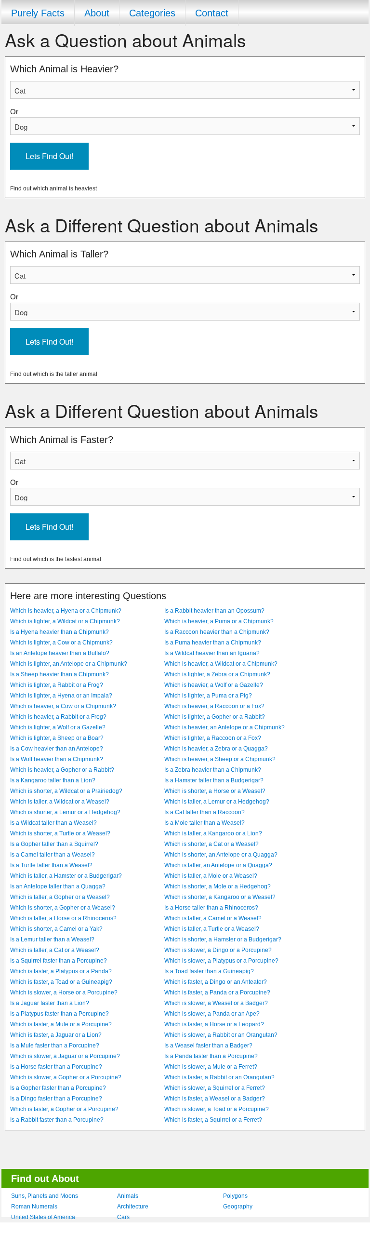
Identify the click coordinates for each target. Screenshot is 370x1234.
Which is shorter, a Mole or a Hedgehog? (217, 886)
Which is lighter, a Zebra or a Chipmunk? (217, 674)
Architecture (132, 1206)
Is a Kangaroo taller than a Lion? (52, 780)
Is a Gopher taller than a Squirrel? (54, 844)
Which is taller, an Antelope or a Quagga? (218, 865)
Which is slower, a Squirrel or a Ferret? (214, 1088)
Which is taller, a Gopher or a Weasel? (60, 897)
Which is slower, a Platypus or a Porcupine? (221, 960)
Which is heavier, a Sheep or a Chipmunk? (220, 759)
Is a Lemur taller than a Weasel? (52, 939)
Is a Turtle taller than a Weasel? (51, 865)
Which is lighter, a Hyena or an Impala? (61, 695)
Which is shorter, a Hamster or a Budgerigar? (222, 939)
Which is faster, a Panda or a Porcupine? (217, 992)
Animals (127, 1196)
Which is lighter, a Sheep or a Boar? (57, 738)
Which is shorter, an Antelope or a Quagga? (221, 854)
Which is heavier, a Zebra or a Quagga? (216, 748)
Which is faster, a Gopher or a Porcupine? (64, 1109)
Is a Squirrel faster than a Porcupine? (58, 960)
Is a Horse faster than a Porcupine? (56, 1066)
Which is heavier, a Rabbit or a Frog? (58, 716)
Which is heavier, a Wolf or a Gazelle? (213, 685)
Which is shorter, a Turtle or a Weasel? (60, 833)
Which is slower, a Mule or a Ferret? (210, 1066)
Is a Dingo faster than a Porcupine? (56, 1098)
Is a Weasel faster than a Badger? (208, 1045)
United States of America (43, 1217)
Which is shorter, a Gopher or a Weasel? (62, 907)
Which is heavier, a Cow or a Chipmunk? (63, 706)
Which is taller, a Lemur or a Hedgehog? (216, 801)
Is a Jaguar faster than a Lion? (49, 1003)
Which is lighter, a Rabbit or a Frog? (56, 685)
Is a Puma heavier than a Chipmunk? (212, 642)
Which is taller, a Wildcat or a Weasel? (59, 801)
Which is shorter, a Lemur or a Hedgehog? (65, 812)
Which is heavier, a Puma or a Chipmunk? (219, 621)
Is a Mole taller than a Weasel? (204, 822)
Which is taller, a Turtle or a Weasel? (211, 929)
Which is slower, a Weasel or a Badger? (216, 1003)
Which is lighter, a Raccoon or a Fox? (212, 738)
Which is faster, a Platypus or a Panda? (61, 971)
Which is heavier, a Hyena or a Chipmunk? (65, 610)
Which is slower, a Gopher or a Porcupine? (65, 1077)
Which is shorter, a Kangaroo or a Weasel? (220, 897)
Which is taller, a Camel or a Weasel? (213, 918)
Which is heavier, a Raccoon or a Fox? (214, 706)
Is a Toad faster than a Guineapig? (209, 971)
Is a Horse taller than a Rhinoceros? (211, 907)
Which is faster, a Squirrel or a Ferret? (213, 1119)
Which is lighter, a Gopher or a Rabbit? (214, 716)
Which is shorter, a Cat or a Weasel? (211, 844)
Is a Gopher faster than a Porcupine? (58, 1088)
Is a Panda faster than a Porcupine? (211, 1056)
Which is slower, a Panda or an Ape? (212, 1013)
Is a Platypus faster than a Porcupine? (59, 1013)
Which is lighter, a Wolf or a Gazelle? (58, 727)
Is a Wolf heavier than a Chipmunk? (56, 759)
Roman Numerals (34, 1206)
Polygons (235, 1196)
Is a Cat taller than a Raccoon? (204, 812)
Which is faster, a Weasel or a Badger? (214, 1098)
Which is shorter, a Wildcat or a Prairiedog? (66, 791)
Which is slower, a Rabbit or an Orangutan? (221, 1035)
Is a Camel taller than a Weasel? (52, 854)
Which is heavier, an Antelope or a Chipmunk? (224, 727)
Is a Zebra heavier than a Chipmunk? (212, 769)
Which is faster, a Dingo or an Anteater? (215, 982)
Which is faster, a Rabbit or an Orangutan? (219, 1077)
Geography (237, 1206)
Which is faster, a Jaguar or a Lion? (56, 1035)
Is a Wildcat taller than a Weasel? (53, 822)
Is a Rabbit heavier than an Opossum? (214, 610)
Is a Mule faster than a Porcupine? (54, 1045)
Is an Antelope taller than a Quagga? (58, 886)
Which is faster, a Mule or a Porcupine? (61, 1024)
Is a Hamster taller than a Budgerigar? (214, 780)
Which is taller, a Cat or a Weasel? (54, 950)
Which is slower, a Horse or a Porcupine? (64, 992)
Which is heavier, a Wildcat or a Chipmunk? (221, 663)
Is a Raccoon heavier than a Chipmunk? (216, 632)
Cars (123, 1217)
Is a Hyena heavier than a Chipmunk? (59, 632)
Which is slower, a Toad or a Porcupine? (216, 1109)
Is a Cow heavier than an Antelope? (56, 748)
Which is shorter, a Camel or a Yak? (56, 929)
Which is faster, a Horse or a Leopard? (214, 1024)
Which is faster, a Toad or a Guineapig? (61, 982)
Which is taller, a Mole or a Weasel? (210, 875)
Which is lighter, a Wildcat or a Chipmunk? (65, 621)
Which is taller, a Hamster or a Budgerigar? (66, 875)
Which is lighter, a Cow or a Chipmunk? (61, 642)
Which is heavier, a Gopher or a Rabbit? (62, 769)
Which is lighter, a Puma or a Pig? (208, 695)
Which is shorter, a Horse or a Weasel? (214, 791)
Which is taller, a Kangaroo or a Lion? (213, 833)
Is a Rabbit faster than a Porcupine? (57, 1119)
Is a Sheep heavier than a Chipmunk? (59, 674)
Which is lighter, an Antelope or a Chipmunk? (68, 663)
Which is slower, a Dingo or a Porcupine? (218, 950)
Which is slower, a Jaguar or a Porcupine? (65, 1056)
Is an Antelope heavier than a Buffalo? (59, 653)
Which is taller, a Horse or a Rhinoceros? (63, 918)
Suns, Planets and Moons (44, 1196)
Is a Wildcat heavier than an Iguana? (212, 653)
